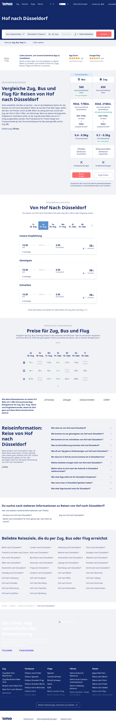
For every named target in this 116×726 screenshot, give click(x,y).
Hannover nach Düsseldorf (41, 562)
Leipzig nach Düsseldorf (68, 562)
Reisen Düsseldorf (26, 606)
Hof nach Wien (64, 578)
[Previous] (23, 354)
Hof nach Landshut (10, 593)
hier (86, 310)
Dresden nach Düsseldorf (97, 562)
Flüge (33, 4)
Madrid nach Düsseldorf (68, 552)
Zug (17, 4)
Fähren (40, 4)
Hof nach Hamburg (10, 578)
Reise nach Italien (100, 687)
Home (4, 606)
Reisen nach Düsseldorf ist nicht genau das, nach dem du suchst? (27, 520)
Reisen (13, 606)
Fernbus (25, 4)
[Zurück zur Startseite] (9, 4)
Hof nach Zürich (65, 583)
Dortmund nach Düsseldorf (98, 568)
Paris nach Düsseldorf (95, 547)
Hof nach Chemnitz (38, 588)
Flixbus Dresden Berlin (35, 684)
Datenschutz (66, 719)
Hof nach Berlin (64, 573)
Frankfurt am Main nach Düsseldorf (17, 552)
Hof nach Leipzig (93, 578)
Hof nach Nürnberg (38, 583)
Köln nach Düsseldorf (39, 552)
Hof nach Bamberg (38, 593)
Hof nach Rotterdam (67, 588)
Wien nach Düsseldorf (11, 562)
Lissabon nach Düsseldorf (41, 573)
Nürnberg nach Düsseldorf (69, 568)
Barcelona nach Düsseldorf (41, 557)
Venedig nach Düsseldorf (12, 573)
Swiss (49, 684)
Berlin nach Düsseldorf (11, 547)
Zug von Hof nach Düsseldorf (71, 515)
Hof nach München (94, 573)
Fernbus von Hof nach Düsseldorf (17, 515)
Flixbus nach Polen (33, 673)
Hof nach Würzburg (10, 588)
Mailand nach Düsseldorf (97, 557)
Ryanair (50, 673)
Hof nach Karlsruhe (94, 583)
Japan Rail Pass (99, 673)
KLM (49, 687)
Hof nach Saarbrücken (95, 588)
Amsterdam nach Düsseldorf (70, 557)
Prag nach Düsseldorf (39, 568)
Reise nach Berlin (100, 676)
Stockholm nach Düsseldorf (14, 568)
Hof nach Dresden (9, 583)
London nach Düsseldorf (40, 547)
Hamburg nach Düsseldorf (69, 547)
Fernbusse (29, 668)
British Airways (54, 680)
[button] (53, 34)
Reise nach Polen (99, 684)
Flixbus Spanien (32, 676)
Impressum (28, 719)
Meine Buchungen (80, 4)
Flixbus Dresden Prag (34, 680)
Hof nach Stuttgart (38, 578)
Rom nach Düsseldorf (11, 557)
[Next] (92, 225)
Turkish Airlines (54, 676)
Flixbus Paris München (35, 687)
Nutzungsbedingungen (47, 719)
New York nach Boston (12, 689)
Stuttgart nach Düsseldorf (97, 552)
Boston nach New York (12, 685)
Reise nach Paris (99, 680)
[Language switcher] (64, 4)
